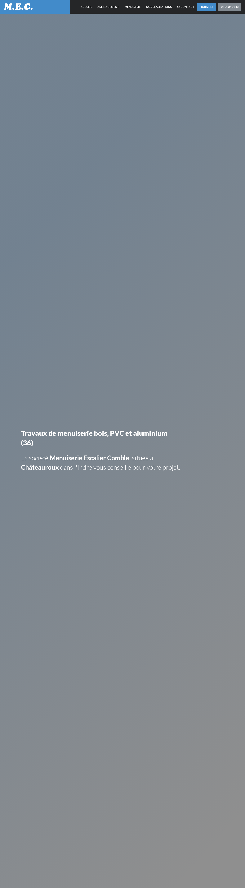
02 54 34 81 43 (229, 6)
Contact (187, 6)
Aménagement (108, 6)
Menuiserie (132, 6)
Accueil (86, 6)
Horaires (206, 6)
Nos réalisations (159, 6)
